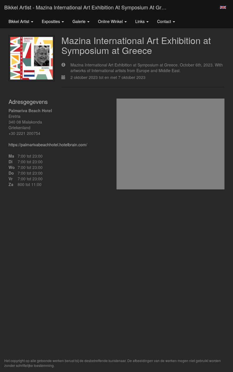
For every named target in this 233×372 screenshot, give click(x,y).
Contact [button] (164, 21)
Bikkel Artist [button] (19, 21)
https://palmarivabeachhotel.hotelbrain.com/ (48, 144)
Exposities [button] (51, 21)
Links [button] (140, 21)
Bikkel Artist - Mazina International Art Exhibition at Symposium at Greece (88, 7)
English (223, 7)
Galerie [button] (79, 21)
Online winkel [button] (111, 21)
